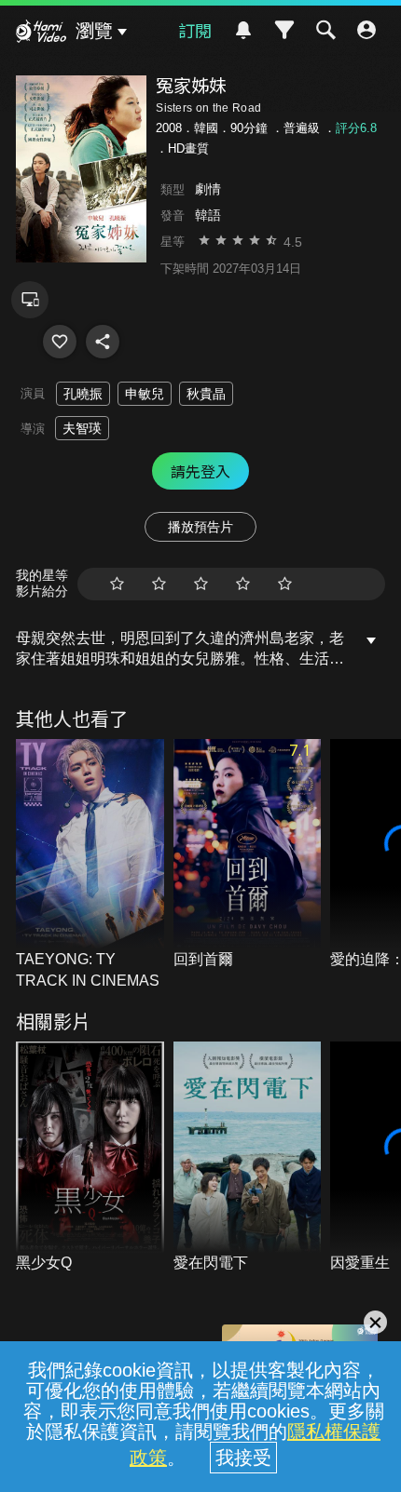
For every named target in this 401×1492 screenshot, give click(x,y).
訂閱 (195, 30)
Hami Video (41, 33)
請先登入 (200, 471)
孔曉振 (83, 393)
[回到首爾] (247, 855)
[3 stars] (201, 584)
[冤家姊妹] (59, 341)
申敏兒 (144, 393)
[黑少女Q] (90, 1157)
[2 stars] (159, 584)
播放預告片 (200, 526)
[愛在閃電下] (247, 1157)
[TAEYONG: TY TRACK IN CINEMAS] (90, 865)
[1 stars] (117, 584)
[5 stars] (285, 584)
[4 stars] (243, 584)
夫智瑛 (82, 428)
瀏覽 (94, 30)
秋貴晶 (206, 393)
